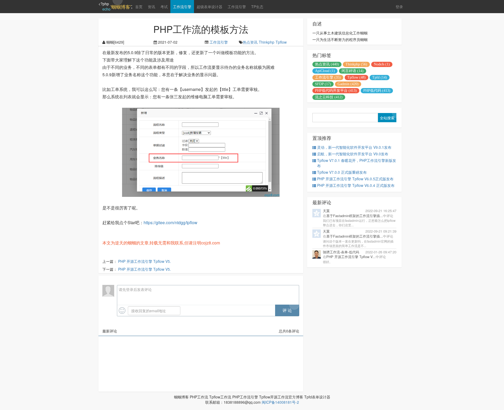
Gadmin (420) (348, 84)
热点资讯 (250, 42)
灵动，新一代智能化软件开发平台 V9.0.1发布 (354, 147)
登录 (399, 6)
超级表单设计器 (209, 6)
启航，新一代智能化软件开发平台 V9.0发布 (352, 153)
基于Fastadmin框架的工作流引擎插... (354, 215)
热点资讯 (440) (327, 64)
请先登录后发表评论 (135, 289)
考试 (164, 6)
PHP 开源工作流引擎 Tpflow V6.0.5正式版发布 (355, 178)
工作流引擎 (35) (328, 77)
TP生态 (257, 6)
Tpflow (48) (356, 77)
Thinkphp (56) (356, 64)
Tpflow (281, 42)
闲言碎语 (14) (353, 71)
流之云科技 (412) (329, 97)
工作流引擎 (182, 6)
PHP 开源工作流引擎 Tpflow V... (351, 256)
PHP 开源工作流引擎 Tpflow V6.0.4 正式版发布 (356, 185)
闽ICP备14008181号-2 (280, 402)
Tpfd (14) (379, 77)
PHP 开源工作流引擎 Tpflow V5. (144, 261)
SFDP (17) (323, 84)
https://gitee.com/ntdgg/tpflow (170, 222)
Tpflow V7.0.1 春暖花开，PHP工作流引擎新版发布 (356, 163)
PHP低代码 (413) (376, 91)
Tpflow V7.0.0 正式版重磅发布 (342, 172)
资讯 (151, 6)
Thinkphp (266, 42)
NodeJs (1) (382, 64)
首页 (139, 6)
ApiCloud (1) (325, 71)
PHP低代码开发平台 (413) (336, 91)
